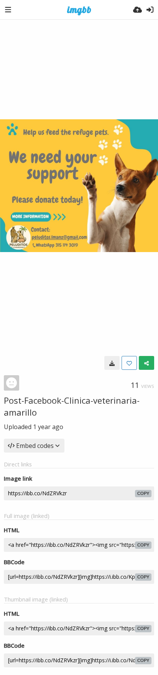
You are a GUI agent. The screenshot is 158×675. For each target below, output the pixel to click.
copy (143, 493)
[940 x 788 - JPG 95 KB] (112, 363)
